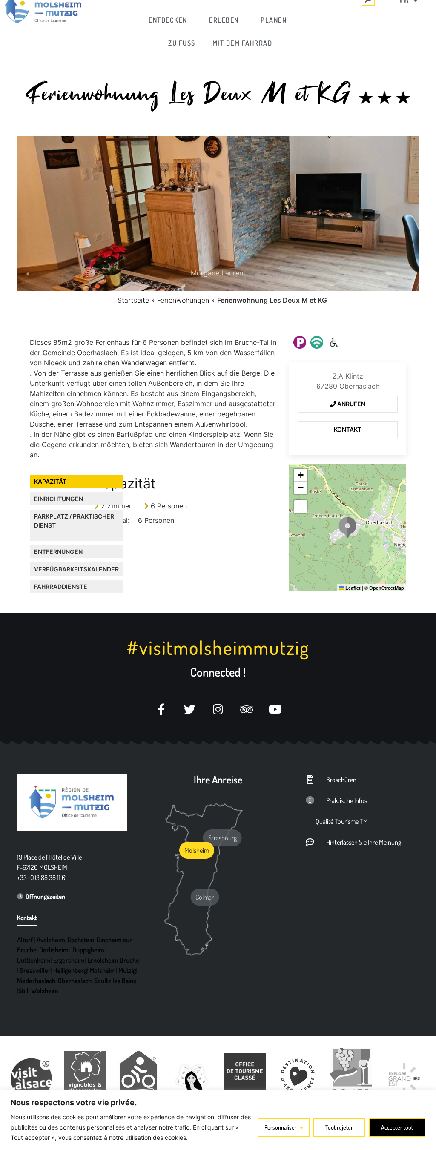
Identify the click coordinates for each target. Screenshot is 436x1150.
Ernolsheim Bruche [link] (113, 960)
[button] (347, 527)
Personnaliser (280, 1127)
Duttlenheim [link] (34, 960)
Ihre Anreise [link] (218, 779)
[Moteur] (333, 342)
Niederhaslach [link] (36, 980)
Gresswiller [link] (35, 970)
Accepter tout (397, 1127)
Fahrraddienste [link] (60, 586)
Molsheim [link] (102, 970)
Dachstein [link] (81, 939)
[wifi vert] (316, 342)
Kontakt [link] (347, 429)
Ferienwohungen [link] (183, 300)
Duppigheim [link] (88, 950)
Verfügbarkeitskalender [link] (76, 569)
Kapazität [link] (50, 481)
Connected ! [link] (218, 672)
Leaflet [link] (352, 588)
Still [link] (23, 991)
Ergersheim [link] (69, 960)
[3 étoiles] (385, 97)
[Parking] (299, 342)
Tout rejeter (339, 1127)
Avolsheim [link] (51, 939)
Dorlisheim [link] (54, 950)
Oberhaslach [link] (75, 980)
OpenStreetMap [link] (386, 588)
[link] (168, 20)
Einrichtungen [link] (58, 498)
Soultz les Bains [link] (115, 980)
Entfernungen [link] (58, 551)
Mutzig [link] (127, 970)
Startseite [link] (133, 300)
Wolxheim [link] (44, 991)
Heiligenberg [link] (70, 970)
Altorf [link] (25, 939)
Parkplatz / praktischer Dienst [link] (74, 521)
